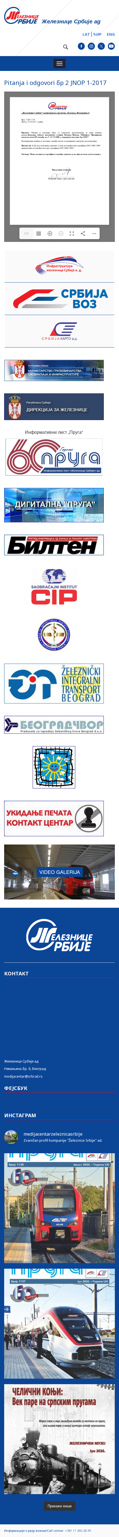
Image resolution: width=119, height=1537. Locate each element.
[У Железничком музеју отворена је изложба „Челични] (59, 1439)
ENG (111, 34)
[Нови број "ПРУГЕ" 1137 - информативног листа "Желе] (59, 1324)
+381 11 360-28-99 (78, 1530)
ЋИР (97, 34)
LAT (86, 34)
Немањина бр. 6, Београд (25, 1068)
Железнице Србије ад (21, 1061)
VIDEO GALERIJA (59, 871)
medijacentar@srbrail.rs (23, 1076)
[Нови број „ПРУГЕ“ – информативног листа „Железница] (59, 1208)
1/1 (26, 233)
